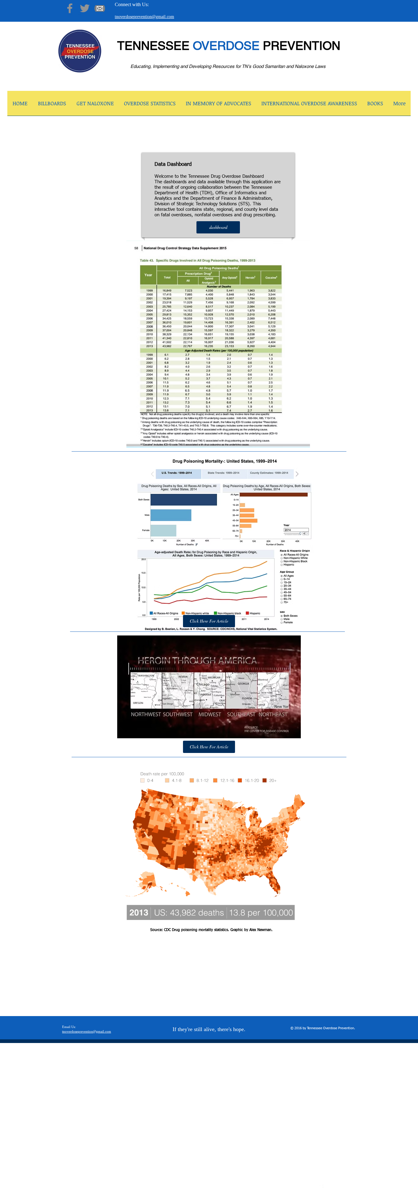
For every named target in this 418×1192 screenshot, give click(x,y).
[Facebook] (69, 8)
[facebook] (320, 1187)
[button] (95, 105)
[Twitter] (84, 8)
